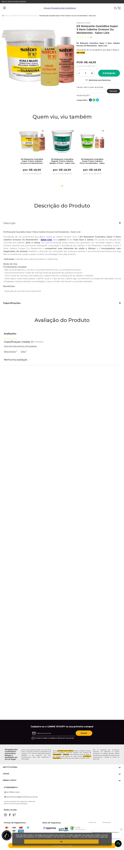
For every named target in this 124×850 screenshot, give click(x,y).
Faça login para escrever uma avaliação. (20, 346)
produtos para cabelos (65, 751)
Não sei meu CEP (82, 95)
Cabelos (6, 15)
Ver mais (81, 52)
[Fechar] (121, 829)
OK (61, 842)
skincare (66, 754)
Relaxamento (33, 15)
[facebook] (90, 100)
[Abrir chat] (118, 843)
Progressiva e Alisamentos (19, 15)
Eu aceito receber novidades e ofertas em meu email (54, 738)
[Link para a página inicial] (3, 15)
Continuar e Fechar (62, 845)
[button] (2, 8)
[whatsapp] (93, 100)
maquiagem (57, 754)
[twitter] (97, 100)
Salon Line (46, 240)
